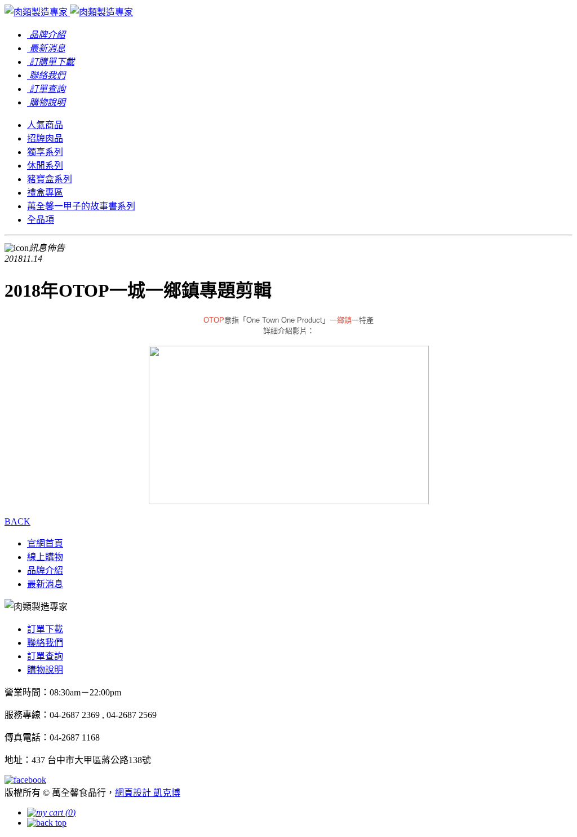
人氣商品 (45, 125)
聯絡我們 (45, 642)
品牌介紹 (45, 570)
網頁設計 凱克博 (147, 793)
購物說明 (45, 670)
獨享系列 (45, 152)
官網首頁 (45, 543)
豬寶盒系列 (49, 179)
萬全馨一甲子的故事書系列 (81, 206)
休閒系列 (45, 165)
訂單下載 (45, 629)
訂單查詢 (45, 656)
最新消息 (45, 584)
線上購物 (45, 557)
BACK (17, 521)
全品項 (40, 219)
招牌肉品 (45, 138)
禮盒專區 (45, 192)
